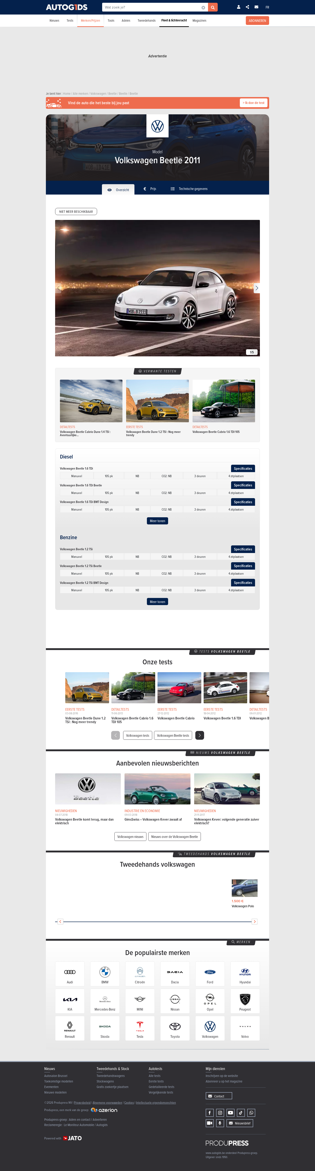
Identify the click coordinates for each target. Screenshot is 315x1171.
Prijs (153, 188)
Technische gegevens (193, 188)
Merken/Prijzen (90, 20)
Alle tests (154, 1075)
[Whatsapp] (251, 1113)
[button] (257, 288)
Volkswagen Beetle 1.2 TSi (76, 549)
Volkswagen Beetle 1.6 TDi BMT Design (84, 501)
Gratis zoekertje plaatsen (112, 1086)
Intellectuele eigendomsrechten (156, 1102)
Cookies (129, 1102)
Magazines (199, 20)
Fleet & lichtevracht (174, 20)
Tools (111, 20)
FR (267, 7)
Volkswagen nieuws (130, 836)
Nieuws (54, 20)
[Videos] (210, 1123)
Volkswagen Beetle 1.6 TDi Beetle (81, 485)
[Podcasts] (220, 1123)
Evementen (51, 1086)
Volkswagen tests (137, 735)
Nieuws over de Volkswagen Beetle (174, 836)
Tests (70, 20)
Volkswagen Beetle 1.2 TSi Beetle (81, 566)
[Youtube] (230, 1113)
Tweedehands (147, 20)
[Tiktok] (241, 1113)
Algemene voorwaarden (107, 1102)
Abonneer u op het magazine (224, 1081)
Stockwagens (105, 1081)
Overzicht (122, 189)
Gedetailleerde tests (161, 1086)
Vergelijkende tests (161, 1092)
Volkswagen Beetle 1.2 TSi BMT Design (84, 582)
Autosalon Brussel (55, 1075)
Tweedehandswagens (111, 1075)
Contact (219, 1096)
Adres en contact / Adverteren (88, 1119)
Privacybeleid (82, 1102)
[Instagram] (220, 1113)
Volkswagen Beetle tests (173, 735)
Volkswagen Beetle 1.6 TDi (76, 468)
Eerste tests (156, 1081)
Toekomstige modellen (58, 1081)
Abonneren (257, 20)
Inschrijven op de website (222, 1075)
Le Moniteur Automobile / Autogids (86, 1124)
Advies (126, 20)
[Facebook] (210, 1113)
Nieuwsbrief (242, 1123)
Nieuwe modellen (55, 1092)
